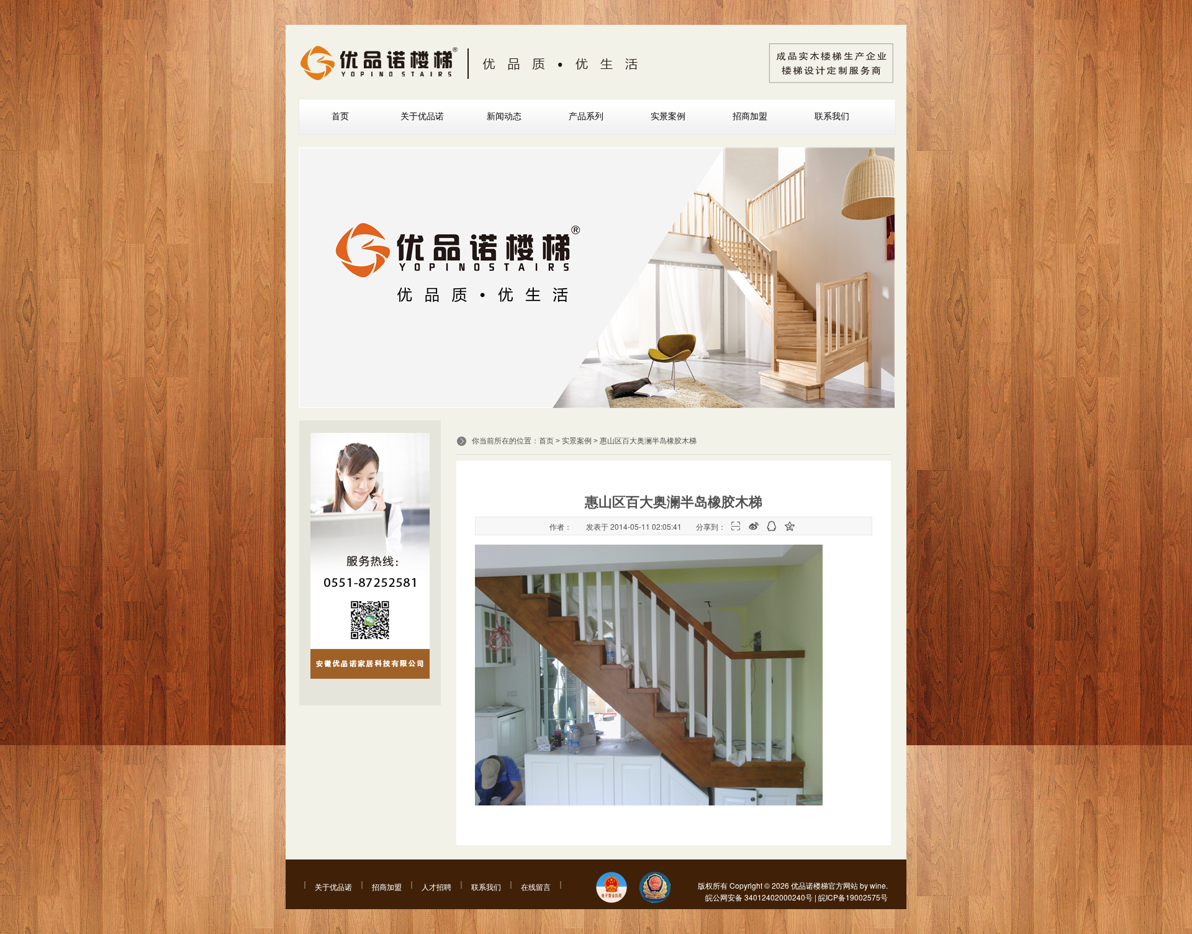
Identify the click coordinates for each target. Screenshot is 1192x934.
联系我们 (832, 116)
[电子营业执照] (611, 888)
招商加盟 (750, 116)
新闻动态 (504, 116)
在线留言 (536, 886)
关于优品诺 (422, 116)
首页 (340, 116)
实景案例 (668, 116)
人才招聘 (436, 886)
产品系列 (586, 116)
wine (878, 885)
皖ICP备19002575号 (853, 897)
